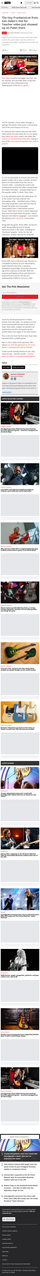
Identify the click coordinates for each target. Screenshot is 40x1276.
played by (21, 227)
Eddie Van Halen (11, 136)
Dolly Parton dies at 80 (19, 7)
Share (6, 50)
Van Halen (6, 78)
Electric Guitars (22, 12)
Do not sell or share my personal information (16, 1264)
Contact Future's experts (9, 1231)
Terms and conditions (9, 1227)
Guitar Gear (5, 12)
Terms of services (24, 302)
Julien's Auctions (17, 218)
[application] (20, 159)
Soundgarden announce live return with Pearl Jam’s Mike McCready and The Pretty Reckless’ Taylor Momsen (21, 1198)
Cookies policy (6, 1239)
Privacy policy (6, 1235)
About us (5, 1256)
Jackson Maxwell (14, 33)
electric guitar (23, 85)
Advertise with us (7, 1243)
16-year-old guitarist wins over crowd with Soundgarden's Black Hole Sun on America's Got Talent (20, 1156)
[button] (2, 3)
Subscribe (29, 3)
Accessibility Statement (9, 1247)
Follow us (24, 50)
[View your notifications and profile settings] (21, 3)
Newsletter (34, 50)
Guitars (13, 12)
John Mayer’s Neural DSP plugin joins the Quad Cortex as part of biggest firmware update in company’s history (20, 1166)
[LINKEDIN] (12, 379)
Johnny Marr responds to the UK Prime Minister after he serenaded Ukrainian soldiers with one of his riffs (19, 1177)
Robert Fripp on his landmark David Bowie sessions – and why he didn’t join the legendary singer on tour (21, 1188)
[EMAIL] (15, 379)
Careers (4, 1260)
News (4, 33)
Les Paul (11, 345)
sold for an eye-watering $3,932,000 (16, 139)
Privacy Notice (26, 304)
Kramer (29, 134)
